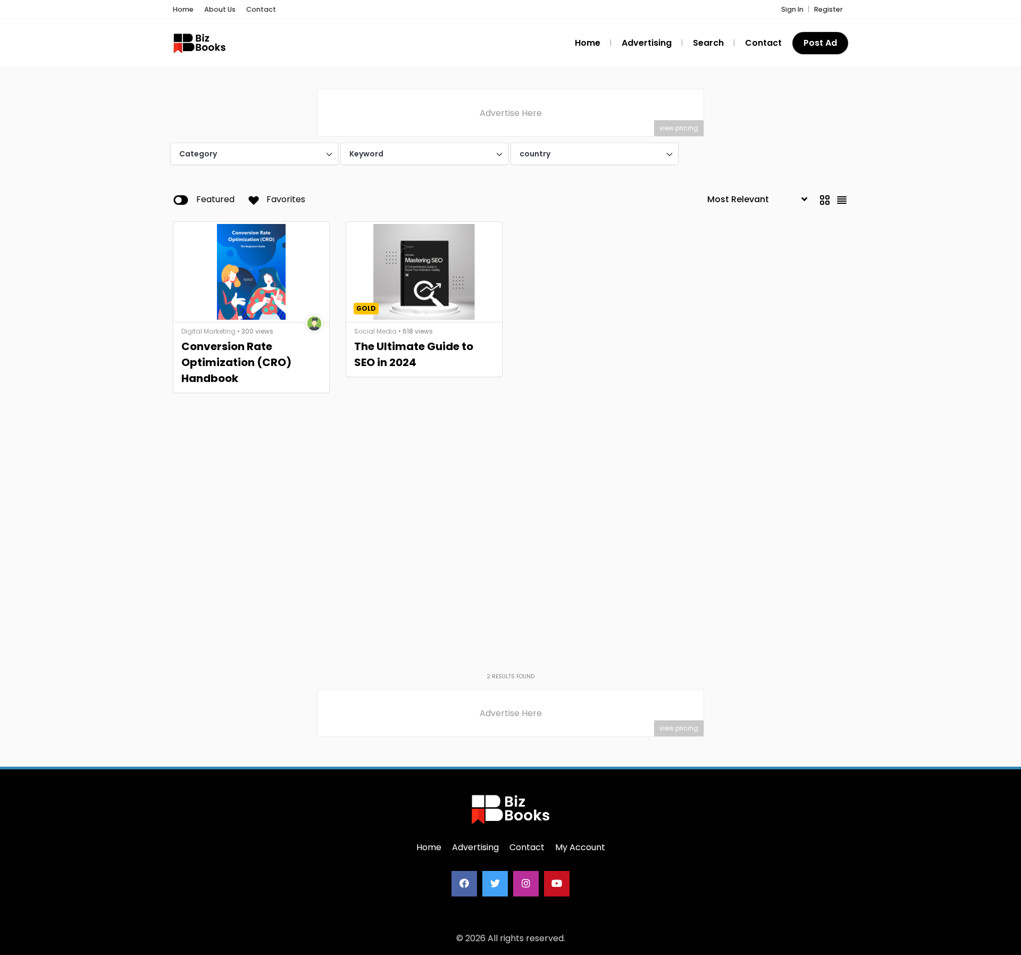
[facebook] (464, 883)
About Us (220, 9)
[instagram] (526, 883)
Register (828, 9)
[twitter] (495, 883)
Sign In (792, 9)
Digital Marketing (208, 331)
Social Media (375, 331)
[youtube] (557, 883)
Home (183, 9)
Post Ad (820, 43)
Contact (261, 9)
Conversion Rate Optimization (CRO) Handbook (236, 362)
